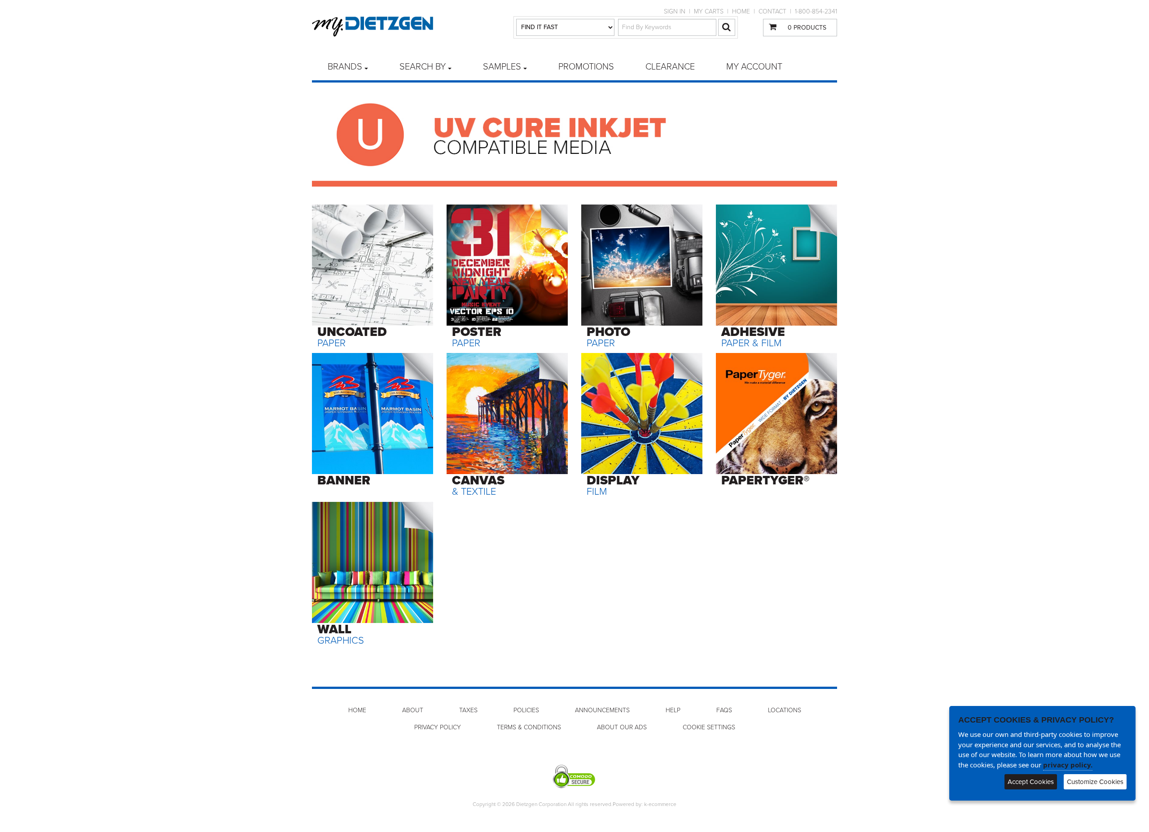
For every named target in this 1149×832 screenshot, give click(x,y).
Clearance (670, 66)
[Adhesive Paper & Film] (776, 264)
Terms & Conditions (529, 727)
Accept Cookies (1031, 782)
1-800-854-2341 (816, 11)
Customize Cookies (1095, 782)
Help (673, 710)
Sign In (674, 11)
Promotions (586, 66)
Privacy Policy (437, 727)
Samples (502, 66)
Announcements (602, 710)
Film (613, 485)
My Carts (709, 11)
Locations (784, 710)
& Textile (478, 485)
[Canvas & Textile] (507, 413)
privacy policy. (1067, 764)
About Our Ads (622, 727)
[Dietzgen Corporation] (372, 27)
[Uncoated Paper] (372, 264)
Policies (526, 710)
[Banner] (372, 413)
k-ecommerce (660, 804)
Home (741, 11)
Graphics (340, 634)
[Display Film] (641, 413)
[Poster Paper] (507, 264)
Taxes (468, 710)
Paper (352, 337)
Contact (772, 11)
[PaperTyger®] (776, 413)
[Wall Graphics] (372, 562)
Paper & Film (753, 337)
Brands (345, 66)
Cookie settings (709, 727)
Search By (422, 66)
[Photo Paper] (641, 264)
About (412, 710)
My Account (754, 66)
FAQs (724, 710)
